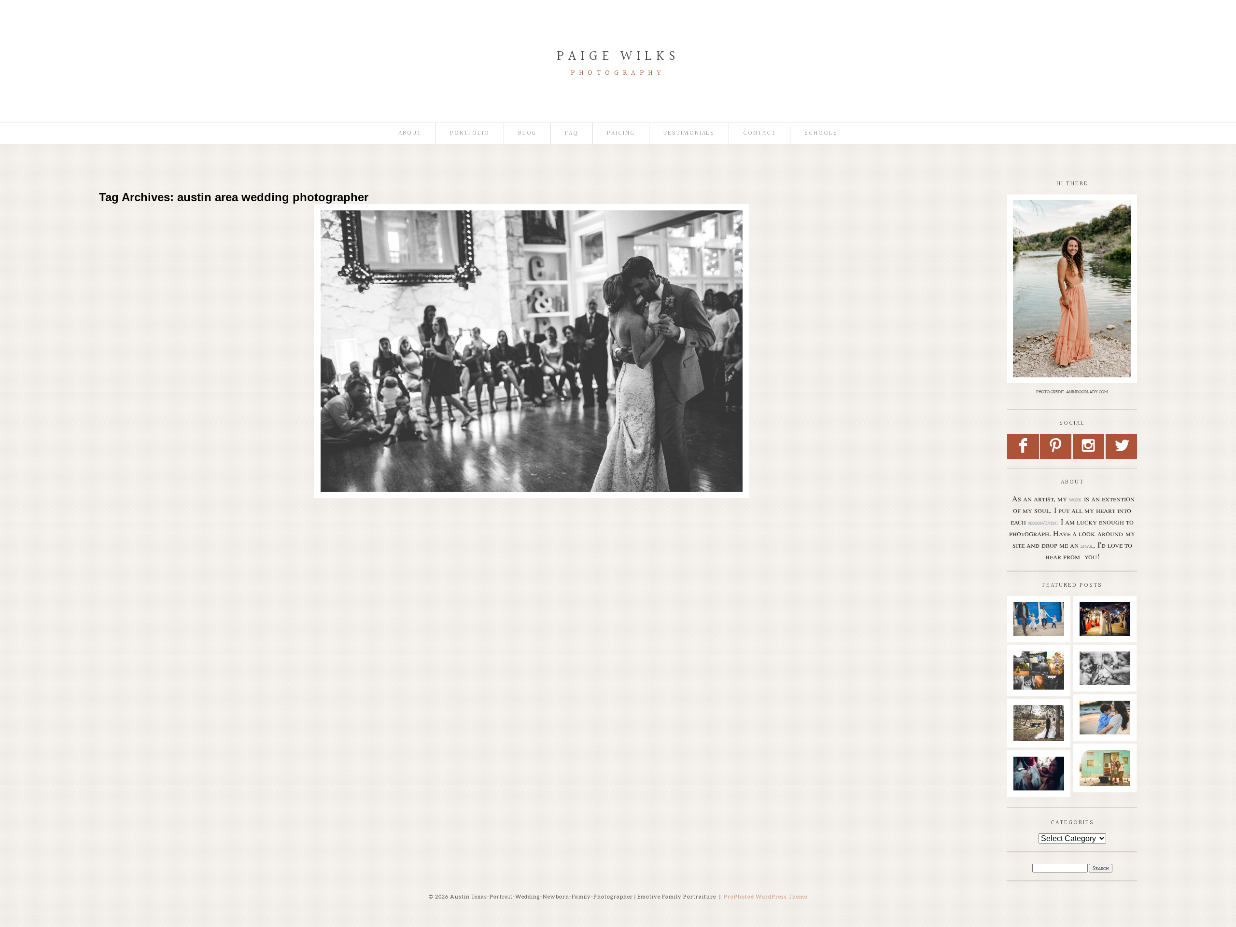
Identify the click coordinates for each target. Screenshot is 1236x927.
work (1075, 499)
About (409, 133)
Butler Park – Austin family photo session (1039, 630)
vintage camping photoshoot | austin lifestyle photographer (1110, 782)
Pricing (621, 133)
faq (571, 133)
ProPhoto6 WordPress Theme (765, 896)
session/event (1043, 523)
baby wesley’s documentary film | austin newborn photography (1109, 689)
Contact (759, 133)
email (1087, 546)
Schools (821, 133)
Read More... (358, 260)
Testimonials (689, 133)
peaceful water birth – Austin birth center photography (1042, 790)
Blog (527, 133)
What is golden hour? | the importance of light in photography (1042, 684)
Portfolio (470, 133)
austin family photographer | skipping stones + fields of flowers (1110, 738)
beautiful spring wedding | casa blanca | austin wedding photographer (529, 238)
